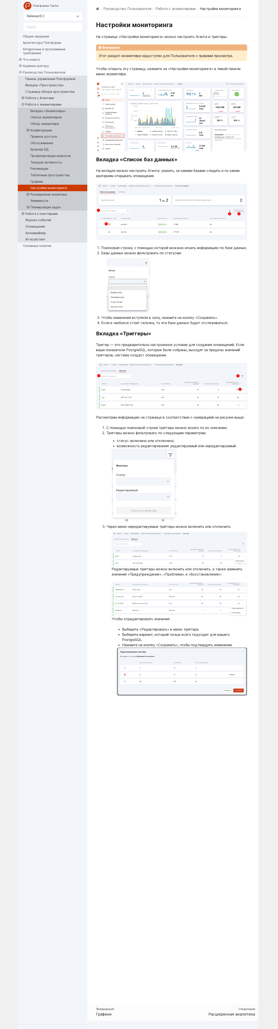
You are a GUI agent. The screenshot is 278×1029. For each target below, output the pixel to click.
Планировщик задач (45, 207)
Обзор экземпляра (44, 124)
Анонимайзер (35, 233)
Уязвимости (39, 200)
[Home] (97, 8)
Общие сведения (36, 36)
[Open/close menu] (20, 60)
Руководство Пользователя (44, 72)
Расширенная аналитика (48, 194)
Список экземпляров (46, 117)
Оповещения (35, 226)
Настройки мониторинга (48, 188)
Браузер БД (39, 149)
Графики (36, 181)
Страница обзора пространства (49, 91)
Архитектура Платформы (42, 42)
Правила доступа (43, 136)
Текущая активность (46, 162)
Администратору (36, 66)
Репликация (39, 168)
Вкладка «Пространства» (44, 85)
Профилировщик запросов (50, 156)
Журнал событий (38, 220)
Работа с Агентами (39, 98)
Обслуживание (41, 143)
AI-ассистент (35, 239)
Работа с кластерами (41, 213)
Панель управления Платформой (50, 79)
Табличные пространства (50, 175)
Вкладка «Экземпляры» (48, 111)
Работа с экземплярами (43, 104)
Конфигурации (41, 130)
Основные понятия (37, 246)
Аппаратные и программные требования (44, 51)
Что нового (31, 59)
